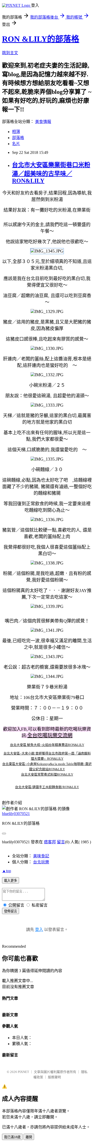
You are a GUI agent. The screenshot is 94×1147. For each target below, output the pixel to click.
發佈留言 (10, 911)
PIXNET (23, 1072)
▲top (6, 871)
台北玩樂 (41, 862)
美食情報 (43, 121)
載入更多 (10, 880)
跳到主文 (10, 53)
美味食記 (41, 856)
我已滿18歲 (12, 1137)
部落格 (18, 138)
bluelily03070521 (16, 813)
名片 (16, 144)
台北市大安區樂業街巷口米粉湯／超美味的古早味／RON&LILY (51, 173)
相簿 (16, 132)
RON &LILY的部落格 (40, 38)
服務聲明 (54, 1077)
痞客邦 (50, 842)
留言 (61, 842)
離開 (29, 1137)
